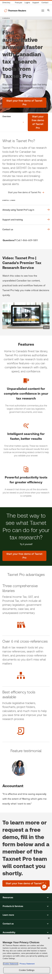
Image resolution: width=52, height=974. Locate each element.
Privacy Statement (27, 964)
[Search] (48, 11)
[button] (26, 897)
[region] (26, 954)
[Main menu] (43, 11)
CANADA (6, 18)
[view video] (26, 315)
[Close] (49, 938)
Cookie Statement (10, 964)
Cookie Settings (26, 970)
